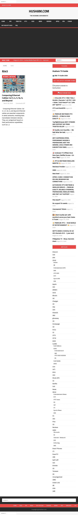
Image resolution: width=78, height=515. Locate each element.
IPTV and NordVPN (59, 108)
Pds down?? (56, 200)
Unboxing (57, 443)
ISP (55, 405)
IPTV (25, 21)
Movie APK (56, 378)
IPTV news (57, 399)
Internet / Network (59, 437)
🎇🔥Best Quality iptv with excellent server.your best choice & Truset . (64, 217)
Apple (57, 21)
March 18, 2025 (8, 103)
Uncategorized (57, 477)
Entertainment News (60, 394)
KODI (33, 21)
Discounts (57, 432)
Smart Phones (57, 448)
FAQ (16, 25)
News (40, 21)
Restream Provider (59, 166)
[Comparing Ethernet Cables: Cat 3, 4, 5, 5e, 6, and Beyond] (13, 84)
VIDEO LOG (56, 483)
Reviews (49, 21)
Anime (55, 262)
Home (3, 21)
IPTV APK (56, 273)
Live (54, 366)
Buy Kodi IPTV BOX (7, 25)
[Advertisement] (39, 43)
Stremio (55, 465)
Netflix (55, 383)
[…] (9, 125)
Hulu (54, 329)
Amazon (55, 252)
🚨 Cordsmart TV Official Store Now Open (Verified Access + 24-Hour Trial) (63, 155)
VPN (63, 21)
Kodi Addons (57, 346)
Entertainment (59, 350)
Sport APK (57, 278)
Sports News (58, 410)
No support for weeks (60, 203)
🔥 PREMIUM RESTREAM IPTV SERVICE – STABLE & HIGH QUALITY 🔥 (62, 116)
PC (53, 416)
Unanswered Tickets (59, 209)
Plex (54, 421)
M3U (54, 372)
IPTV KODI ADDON (60, 355)
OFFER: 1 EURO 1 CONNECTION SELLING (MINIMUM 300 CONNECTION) (63, 179)
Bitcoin (55, 295)
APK (10, 21)
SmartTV (55, 454)
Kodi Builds (57, 361)
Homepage (56, 324)
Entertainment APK (60, 268)
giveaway (56, 318)
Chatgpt (55, 301)
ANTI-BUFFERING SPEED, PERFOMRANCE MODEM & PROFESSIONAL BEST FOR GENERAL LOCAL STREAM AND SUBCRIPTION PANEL (62, 142)
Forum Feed (66, 93)
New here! (56, 173)
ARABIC (55, 290)
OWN (54, 170)
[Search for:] (8, 1)
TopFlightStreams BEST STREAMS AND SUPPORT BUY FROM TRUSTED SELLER (64, 124)
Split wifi (55, 460)
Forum (70, 21)
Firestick (18, 21)
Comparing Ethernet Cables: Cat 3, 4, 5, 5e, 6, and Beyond (12, 98)
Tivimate (55, 471)
